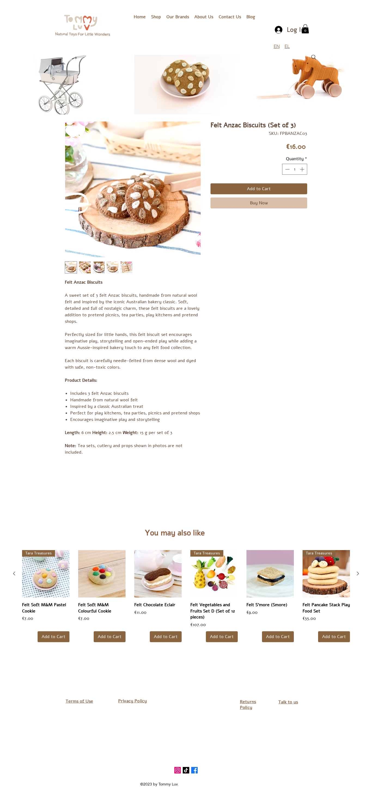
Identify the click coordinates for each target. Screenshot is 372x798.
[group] (186, 596)
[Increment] (302, 169)
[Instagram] (177, 770)
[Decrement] (287, 169)
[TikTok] (186, 770)
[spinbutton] (295, 169)
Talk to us (288, 702)
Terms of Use (79, 701)
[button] (178, 17)
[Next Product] (358, 573)
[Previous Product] (14, 573)
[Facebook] (194, 770)
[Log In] (279, 29)
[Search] (313, 57)
